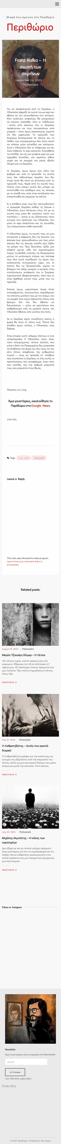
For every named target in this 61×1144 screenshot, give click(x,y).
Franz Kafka (23, 457)
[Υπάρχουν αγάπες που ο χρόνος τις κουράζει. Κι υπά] (9, 944)
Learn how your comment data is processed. (24, 563)
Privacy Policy (9, 1085)
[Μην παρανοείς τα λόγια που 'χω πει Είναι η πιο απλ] (9, 952)
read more (8, 682)
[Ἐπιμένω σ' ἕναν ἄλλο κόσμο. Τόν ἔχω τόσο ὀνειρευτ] (9, 969)
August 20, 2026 (10, 648)
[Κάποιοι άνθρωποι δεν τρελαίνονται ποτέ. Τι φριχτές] (9, 977)
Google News (41, 405)
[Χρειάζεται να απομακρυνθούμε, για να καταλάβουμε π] (9, 927)
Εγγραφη (15, 1072)
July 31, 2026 (8, 739)
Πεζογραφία (30, 84)
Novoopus (46, 1140)
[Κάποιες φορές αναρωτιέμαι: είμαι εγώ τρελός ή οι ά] (9, 935)
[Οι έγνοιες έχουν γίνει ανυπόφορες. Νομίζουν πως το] (9, 919)
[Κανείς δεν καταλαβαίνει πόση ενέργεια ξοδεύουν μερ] (9, 960)
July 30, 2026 (9, 831)
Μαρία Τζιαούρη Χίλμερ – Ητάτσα (23, 655)
